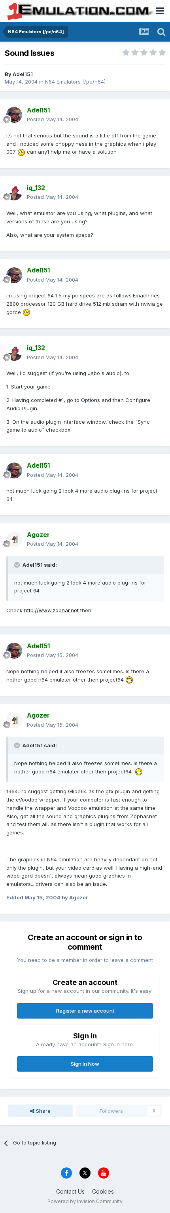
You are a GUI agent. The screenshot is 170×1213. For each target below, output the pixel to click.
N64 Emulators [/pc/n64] (75, 81)
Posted (52, 119)
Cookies (103, 1191)
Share (42, 1111)
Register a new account (85, 1010)
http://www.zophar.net (51, 610)
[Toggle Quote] (17, 565)
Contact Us (70, 1191)
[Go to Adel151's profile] (14, 115)
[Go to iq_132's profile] (14, 192)
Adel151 (23, 74)
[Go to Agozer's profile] (14, 539)
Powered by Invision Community (85, 1201)
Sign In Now (85, 1064)
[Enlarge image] (21, 152)
